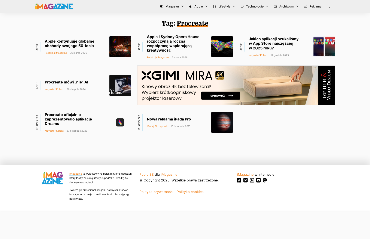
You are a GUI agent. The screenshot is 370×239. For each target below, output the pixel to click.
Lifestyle (224, 6)
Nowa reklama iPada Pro (169, 119)
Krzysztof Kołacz (258, 55)
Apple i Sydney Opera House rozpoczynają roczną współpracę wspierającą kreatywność (173, 43)
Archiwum (286, 6)
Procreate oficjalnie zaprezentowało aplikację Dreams (68, 119)
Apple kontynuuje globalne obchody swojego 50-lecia (69, 43)
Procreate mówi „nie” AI (66, 82)
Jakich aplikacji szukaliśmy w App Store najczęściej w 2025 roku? (273, 43)
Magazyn (172, 6)
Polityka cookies (190, 192)
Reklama (315, 6)
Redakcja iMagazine (56, 52)
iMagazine (75, 173)
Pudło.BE (146, 174)
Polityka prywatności (156, 192)
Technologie (254, 6)
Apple (198, 6)
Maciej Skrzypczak (157, 126)
